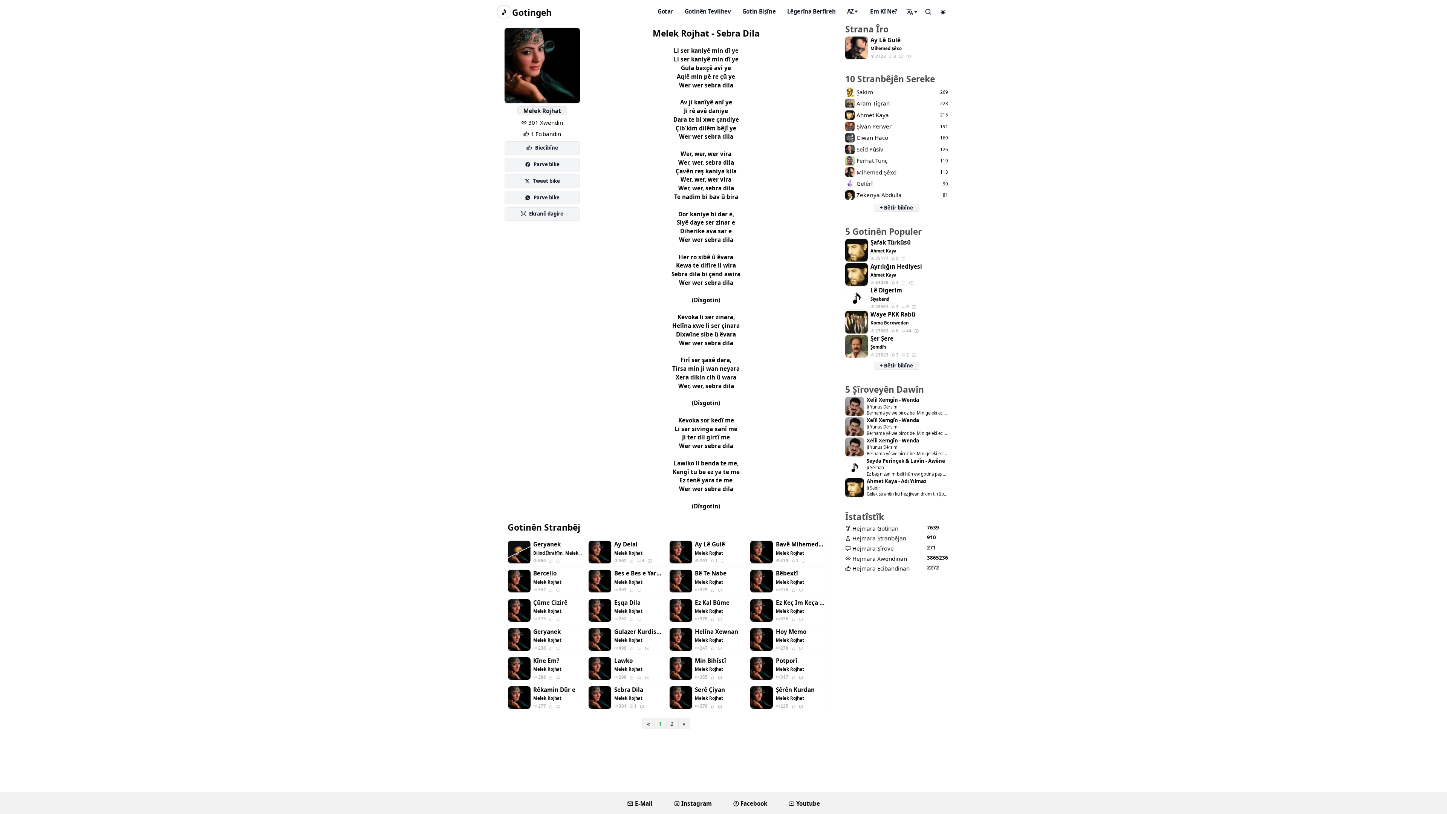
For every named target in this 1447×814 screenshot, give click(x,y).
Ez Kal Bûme (712, 602)
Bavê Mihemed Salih (800, 544)
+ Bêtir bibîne (896, 207)
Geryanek (547, 544)
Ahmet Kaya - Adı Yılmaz (896, 481)
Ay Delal (626, 544)
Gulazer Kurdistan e (638, 631)
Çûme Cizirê (550, 602)
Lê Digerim (886, 290)
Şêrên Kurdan (795, 689)
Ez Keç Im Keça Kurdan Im (800, 602)
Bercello (545, 573)
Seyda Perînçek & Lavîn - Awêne (906, 461)
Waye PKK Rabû (892, 314)
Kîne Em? (546, 660)
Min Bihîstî (710, 660)
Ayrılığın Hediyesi (896, 266)
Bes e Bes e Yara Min (638, 573)
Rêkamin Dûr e (554, 689)
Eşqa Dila (627, 602)
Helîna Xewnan (716, 631)
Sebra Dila (628, 689)
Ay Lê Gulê (710, 544)
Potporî (786, 660)
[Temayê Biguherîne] (943, 12)
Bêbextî (787, 573)
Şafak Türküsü (890, 242)
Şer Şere (881, 338)
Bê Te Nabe (711, 573)
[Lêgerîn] (912, 11)
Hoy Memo (791, 631)
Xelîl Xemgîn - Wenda (893, 400)
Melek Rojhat (542, 111)
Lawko (623, 660)
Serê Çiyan (710, 689)
